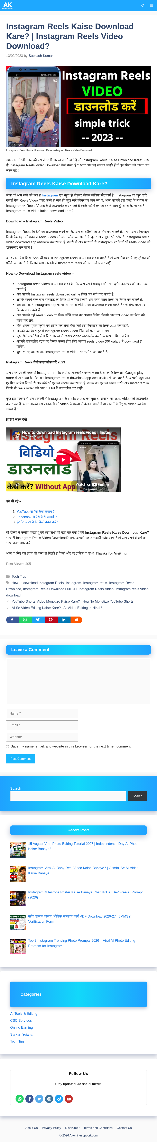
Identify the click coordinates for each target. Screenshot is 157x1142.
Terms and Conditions (98, 1128)
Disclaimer (72, 1128)
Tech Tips (19, 576)
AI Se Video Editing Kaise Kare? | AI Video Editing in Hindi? (57, 608)
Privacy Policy (51, 1128)
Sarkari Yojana (21, 1034)
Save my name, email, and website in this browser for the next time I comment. (71, 746)
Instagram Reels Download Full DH (50, 589)
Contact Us (124, 1128)
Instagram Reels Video (96, 589)
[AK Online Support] (8, 5)
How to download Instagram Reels (38, 583)
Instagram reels (95, 583)
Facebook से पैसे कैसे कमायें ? (37, 517)
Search (15, 788)
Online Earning (21, 1027)
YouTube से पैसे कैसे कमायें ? (36, 512)
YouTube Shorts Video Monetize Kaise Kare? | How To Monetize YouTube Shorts (73, 601)
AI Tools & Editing (23, 1014)
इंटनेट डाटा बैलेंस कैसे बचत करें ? (38, 522)
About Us (31, 1128)
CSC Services (21, 1021)
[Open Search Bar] (143, 5)
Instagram (50, 195)
